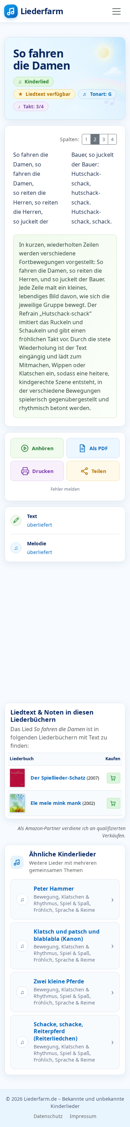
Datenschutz (48, 1116)
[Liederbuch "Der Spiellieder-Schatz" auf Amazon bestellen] (113, 778)
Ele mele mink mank (56, 803)
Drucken (42, 471)
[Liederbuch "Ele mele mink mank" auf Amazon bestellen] (113, 803)
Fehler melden (65, 489)
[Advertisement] (65, 632)
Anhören (42, 448)
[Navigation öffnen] (116, 11)
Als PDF (98, 448)
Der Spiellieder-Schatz (58, 777)
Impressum (83, 1116)
